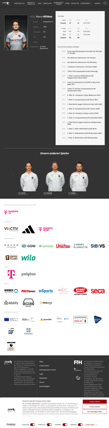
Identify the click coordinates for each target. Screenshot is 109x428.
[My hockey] (104, 3)
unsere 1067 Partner (33, 403)
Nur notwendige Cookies (94, 411)
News (39, 3)
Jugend (67, 3)
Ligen (41, 374)
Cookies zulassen (95, 401)
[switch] (49, 424)
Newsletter (75, 3)
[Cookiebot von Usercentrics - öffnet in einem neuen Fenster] (11, 424)
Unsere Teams (47, 3)
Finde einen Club (19, 3)
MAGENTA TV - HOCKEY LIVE (31, 3)
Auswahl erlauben (94, 406)
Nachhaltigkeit (44, 386)
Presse (41, 382)
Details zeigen (90, 424)
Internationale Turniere (58, 3)
